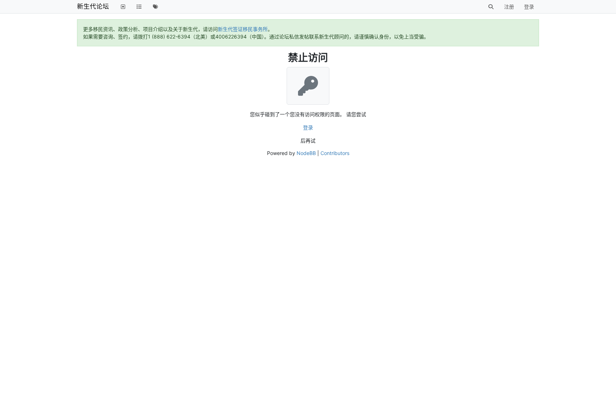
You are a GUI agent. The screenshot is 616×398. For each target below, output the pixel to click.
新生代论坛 (93, 6)
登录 (308, 127)
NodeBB (306, 153)
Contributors (334, 153)
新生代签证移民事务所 (243, 29)
